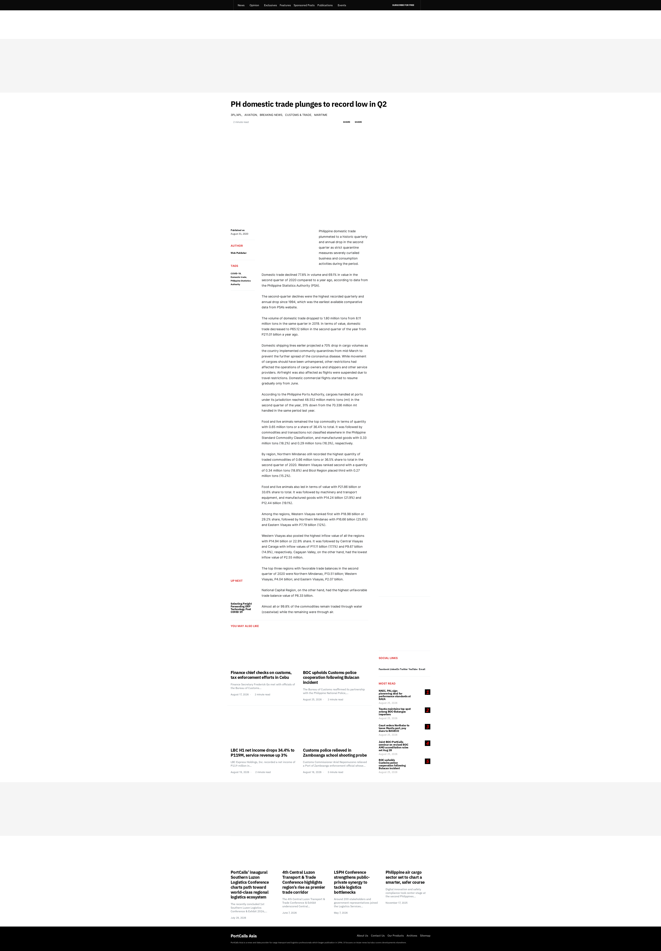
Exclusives (270, 5)
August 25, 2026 (388, 702)
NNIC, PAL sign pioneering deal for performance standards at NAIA (395, 695)
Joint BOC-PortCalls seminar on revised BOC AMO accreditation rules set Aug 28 (393, 746)
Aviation (250, 115)
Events (342, 5)
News (241, 5)
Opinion (254, 5)
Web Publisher (238, 252)
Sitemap (425, 935)
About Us (362, 935)
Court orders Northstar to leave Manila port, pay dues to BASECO (394, 728)
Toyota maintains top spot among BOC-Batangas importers (395, 711)
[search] (425, 5)
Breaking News (271, 115)
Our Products (395, 935)
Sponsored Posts (304, 5)
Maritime (320, 115)
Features (285, 5)
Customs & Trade (298, 115)
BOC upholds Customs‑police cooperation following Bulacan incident (392, 764)
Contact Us (378, 935)
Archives (412, 935)
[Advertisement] (330, 66)
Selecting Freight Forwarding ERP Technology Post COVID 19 (241, 608)
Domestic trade (238, 277)
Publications (325, 5)
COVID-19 (236, 273)
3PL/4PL (236, 115)
